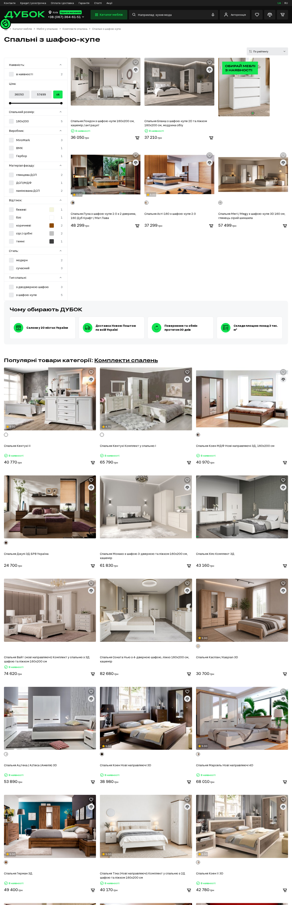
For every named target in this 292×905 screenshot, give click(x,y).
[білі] (36, 217)
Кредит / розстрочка (33, 3)
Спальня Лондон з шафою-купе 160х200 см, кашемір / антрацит (102, 123)
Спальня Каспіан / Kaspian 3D (217, 657)
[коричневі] (36, 225)
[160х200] (36, 121)
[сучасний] (36, 268)
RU (286, 3)
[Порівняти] (269, 14)
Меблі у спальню (47, 29)
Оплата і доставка (62, 3)
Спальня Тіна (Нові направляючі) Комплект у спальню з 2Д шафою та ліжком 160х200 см (142, 875)
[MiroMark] (36, 140)
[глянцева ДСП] (36, 175)
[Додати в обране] (135, 62)
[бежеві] (36, 209)
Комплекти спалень (75, 29)
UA (279, 3)
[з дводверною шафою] (36, 287)
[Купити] (137, 138)
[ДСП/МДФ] (36, 182)
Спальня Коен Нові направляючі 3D (125, 765)
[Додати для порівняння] (135, 70)
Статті (98, 3)
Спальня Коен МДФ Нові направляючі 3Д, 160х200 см (235, 445)
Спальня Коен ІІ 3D (209, 873)
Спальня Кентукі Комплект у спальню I (128, 445)
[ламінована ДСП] (36, 190)
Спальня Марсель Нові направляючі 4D (224, 765)
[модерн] (36, 260)
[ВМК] (36, 148)
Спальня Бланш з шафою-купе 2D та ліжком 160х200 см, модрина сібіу (175, 123)
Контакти (9, 3)
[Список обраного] (257, 14)
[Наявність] (61, 65)
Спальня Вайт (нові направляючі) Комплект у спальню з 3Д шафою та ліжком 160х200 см (47, 659)
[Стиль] (61, 251)
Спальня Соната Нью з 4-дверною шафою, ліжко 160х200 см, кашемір (144, 659)
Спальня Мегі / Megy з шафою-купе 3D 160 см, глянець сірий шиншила (251, 216)
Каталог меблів (111, 14)
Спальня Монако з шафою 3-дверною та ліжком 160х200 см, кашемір (144, 556)
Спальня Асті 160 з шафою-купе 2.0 (170, 213)
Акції (109, 3)
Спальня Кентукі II (17, 445)
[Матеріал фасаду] (61, 165)
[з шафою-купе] (36, 295)
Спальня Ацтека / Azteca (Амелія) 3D (30, 765)
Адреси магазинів (70, 12)
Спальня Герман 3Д (18, 873)
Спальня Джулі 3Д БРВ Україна (26, 553)
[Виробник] (61, 131)
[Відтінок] (61, 200)
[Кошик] (282, 14)
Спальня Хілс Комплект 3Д (215, 553)
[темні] (36, 241)
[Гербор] (36, 156)
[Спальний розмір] (61, 112)
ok (58, 94)
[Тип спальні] (61, 277)
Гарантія (84, 3)
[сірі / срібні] (36, 233)
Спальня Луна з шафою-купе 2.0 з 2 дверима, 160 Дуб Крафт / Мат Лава (103, 216)
